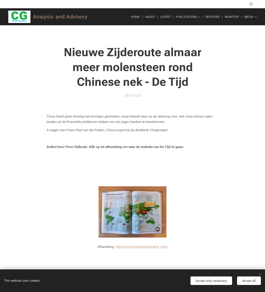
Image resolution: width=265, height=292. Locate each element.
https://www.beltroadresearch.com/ (141, 247)
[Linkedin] (251, 4)
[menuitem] (136, 17)
